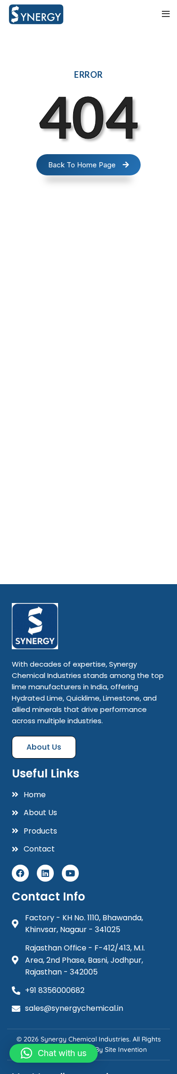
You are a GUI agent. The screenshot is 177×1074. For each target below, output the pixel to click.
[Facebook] (20, 873)
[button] (53, 1053)
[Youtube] (70, 873)
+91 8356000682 (54, 990)
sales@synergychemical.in (74, 1008)
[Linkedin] (45, 873)
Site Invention (126, 1049)
